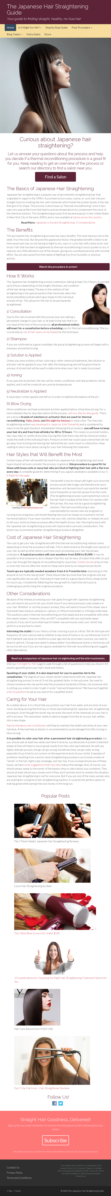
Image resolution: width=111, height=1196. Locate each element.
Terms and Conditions (19, 1177)
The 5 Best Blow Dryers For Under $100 (37, 933)
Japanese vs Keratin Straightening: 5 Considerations (65, 222)
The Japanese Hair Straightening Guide (47, 9)
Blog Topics (14, 34)
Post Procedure (81, 27)
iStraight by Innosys (57, 420)
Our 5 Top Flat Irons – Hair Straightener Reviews (41, 1088)
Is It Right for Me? (29, 27)
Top (10, 1190)
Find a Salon (33, 34)
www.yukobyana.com (33, 507)
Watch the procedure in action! (58, 266)
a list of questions (16, 691)
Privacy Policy (15, 1172)
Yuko (29, 420)
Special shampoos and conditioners (26, 725)
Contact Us (13, 1167)
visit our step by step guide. (83, 413)
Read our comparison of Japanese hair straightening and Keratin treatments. (58, 658)
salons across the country (87, 217)
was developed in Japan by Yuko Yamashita (55, 424)
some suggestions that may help (42, 764)
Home (10, 27)
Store (47, 34)
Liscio (36, 420)
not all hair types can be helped (40, 332)
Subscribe (55, 1140)
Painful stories (86, 562)
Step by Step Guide (56, 27)
